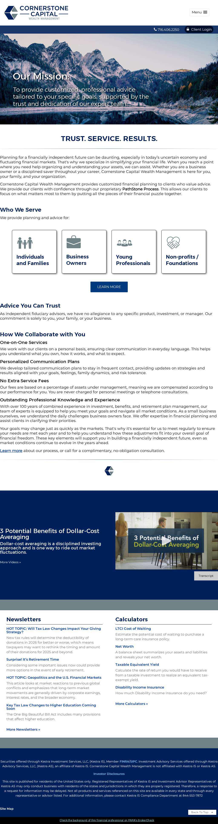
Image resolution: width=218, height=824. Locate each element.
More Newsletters (23, 729)
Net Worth (124, 646)
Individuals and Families (32, 260)
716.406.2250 (168, 30)
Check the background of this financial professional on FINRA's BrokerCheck (107, 820)
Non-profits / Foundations (182, 260)
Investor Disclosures (109, 774)
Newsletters (23, 619)
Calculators (131, 619)
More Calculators (131, 704)
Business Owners (77, 260)
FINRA (124, 761)
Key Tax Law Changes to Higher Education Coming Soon (51, 707)
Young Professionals (133, 260)
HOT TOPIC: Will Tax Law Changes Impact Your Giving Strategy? (53, 630)
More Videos (10, 562)
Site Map (7, 809)
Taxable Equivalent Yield (137, 665)
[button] (199, 12)
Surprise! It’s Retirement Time (32, 659)
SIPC (133, 761)
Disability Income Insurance (139, 687)
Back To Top (200, 812)
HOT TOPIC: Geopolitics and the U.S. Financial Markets (53, 678)
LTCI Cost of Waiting (133, 629)
